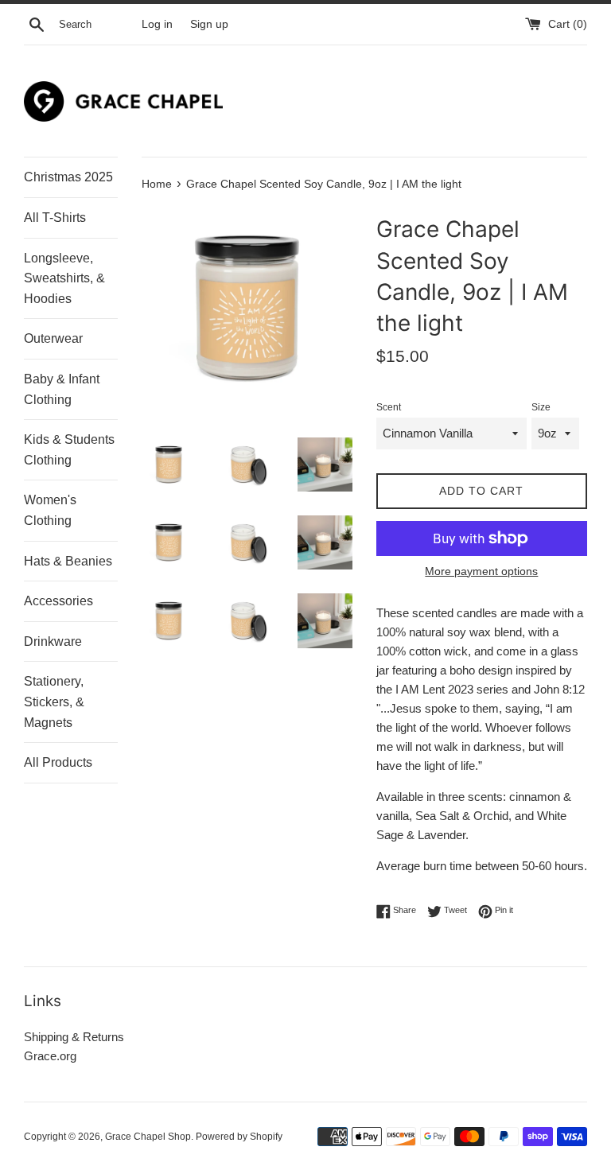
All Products (58, 762)
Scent (388, 407)
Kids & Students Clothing (69, 450)
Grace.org (50, 1056)
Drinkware (53, 641)
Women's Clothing (50, 510)
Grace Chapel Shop (148, 1136)
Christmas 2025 (68, 177)
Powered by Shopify (239, 1136)
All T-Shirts (55, 217)
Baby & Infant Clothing (61, 389)
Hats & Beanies (68, 561)
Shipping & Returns (74, 1037)
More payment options (481, 571)
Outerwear (53, 338)
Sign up (209, 24)
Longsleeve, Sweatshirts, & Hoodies (64, 278)
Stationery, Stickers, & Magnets (54, 701)
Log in (157, 24)
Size (541, 407)
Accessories (58, 601)
